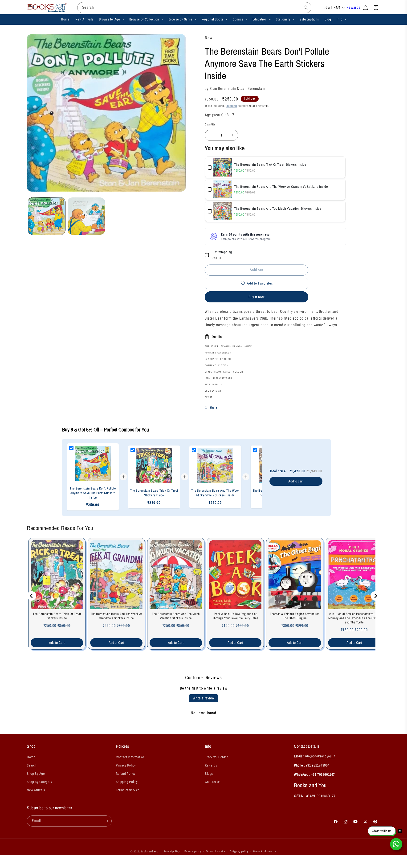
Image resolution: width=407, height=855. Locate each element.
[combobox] (194, 7)
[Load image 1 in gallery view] (46, 216)
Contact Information (130, 757)
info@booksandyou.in (320, 756)
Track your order (216, 757)
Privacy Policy (126, 765)
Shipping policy (239, 851)
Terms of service (216, 851)
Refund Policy (125, 773)
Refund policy (172, 851)
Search (32, 765)
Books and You (149, 851)
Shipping (231, 106)
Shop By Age (36, 773)
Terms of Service (128, 790)
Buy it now (256, 297)
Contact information (265, 851)
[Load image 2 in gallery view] (86, 216)
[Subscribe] (106, 821)
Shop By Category (39, 782)
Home (31, 757)
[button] (111, 19)
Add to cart (295, 481)
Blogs (209, 773)
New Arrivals (36, 790)
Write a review (203, 698)
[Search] (306, 7)
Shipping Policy (127, 782)
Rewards (353, 7)
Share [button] (213, 407)
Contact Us (212, 782)
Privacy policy (192, 851)
